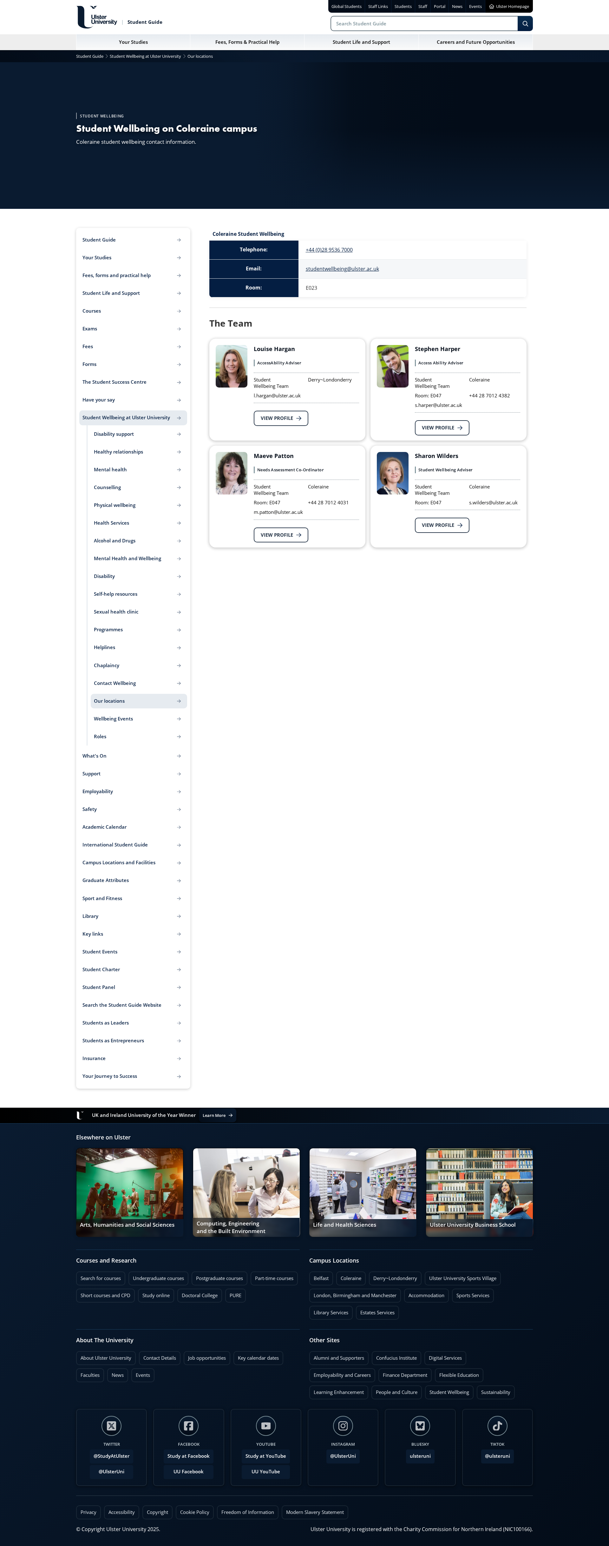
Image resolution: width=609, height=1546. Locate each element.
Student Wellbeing (447, 1390)
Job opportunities (207, 1358)
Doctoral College (197, 1294)
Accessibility (121, 1512)
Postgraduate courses (217, 1276)
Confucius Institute (394, 1356)
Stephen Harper (437, 349)
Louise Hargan (274, 349)
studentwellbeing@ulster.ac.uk (342, 268)
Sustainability (493, 1390)
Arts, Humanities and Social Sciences (127, 1224)
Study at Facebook (188, 1456)
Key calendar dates (258, 1358)
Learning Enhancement (336, 1390)
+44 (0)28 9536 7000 (329, 249)
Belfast (319, 1276)
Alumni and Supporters (336, 1356)
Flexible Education (457, 1373)
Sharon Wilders (436, 456)
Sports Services (470, 1294)
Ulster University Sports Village (462, 1278)
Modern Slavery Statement (315, 1512)
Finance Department (402, 1373)
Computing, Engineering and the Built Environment (231, 1227)
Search (525, 23)
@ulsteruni (495, 1454)
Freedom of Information (247, 1512)
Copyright (157, 1512)
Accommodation (424, 1294)
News (115, 1373)
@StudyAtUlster (111, 1456)
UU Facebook (189, 1472)
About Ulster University (106, 1358)
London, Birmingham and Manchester (355, 1295)
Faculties (90, 1375)
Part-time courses (272, 1276)
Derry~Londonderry (393, 1276)
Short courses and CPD (103, 1294)
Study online (154, 1294)
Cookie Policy (194, 1512)
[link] (129, 1192)
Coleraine (348, 1276)
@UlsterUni (107, 1470)
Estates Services (375, 1311)
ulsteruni (420, 1456)
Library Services (328, 1311)
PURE (235, 1295)
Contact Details (159, 1358)
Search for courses (101, 1278)
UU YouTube (266, 1472)
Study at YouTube (266, 1456)
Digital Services (443, 1356)
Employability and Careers (340, 1373)
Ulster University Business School (473, 1224)
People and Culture (394, 1390)
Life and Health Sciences (344, 1224)
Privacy (88, 1512)
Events (140, 1373)
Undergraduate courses (156, 1276)
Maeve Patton (274, 456)
